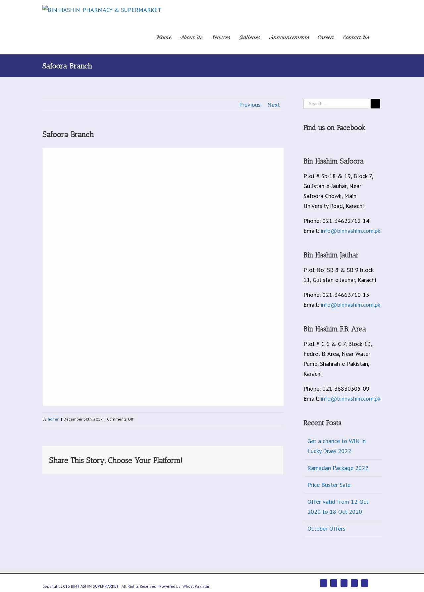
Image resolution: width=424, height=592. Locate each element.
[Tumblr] (222, 458)
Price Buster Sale (328, 485)
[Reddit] (253, 458)
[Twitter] (200, 458)
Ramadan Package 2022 (337, 468)
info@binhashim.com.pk (350, 230)
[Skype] (354, 583)
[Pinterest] (211, 458)
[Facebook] (190, 458)
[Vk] (264, 458)
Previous (250, 104)
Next (273, 104)
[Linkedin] (243, 458)
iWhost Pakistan (196, 586)
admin (53, 419)
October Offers (326, 528)
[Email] (275, 458)
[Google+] (232, 458)
